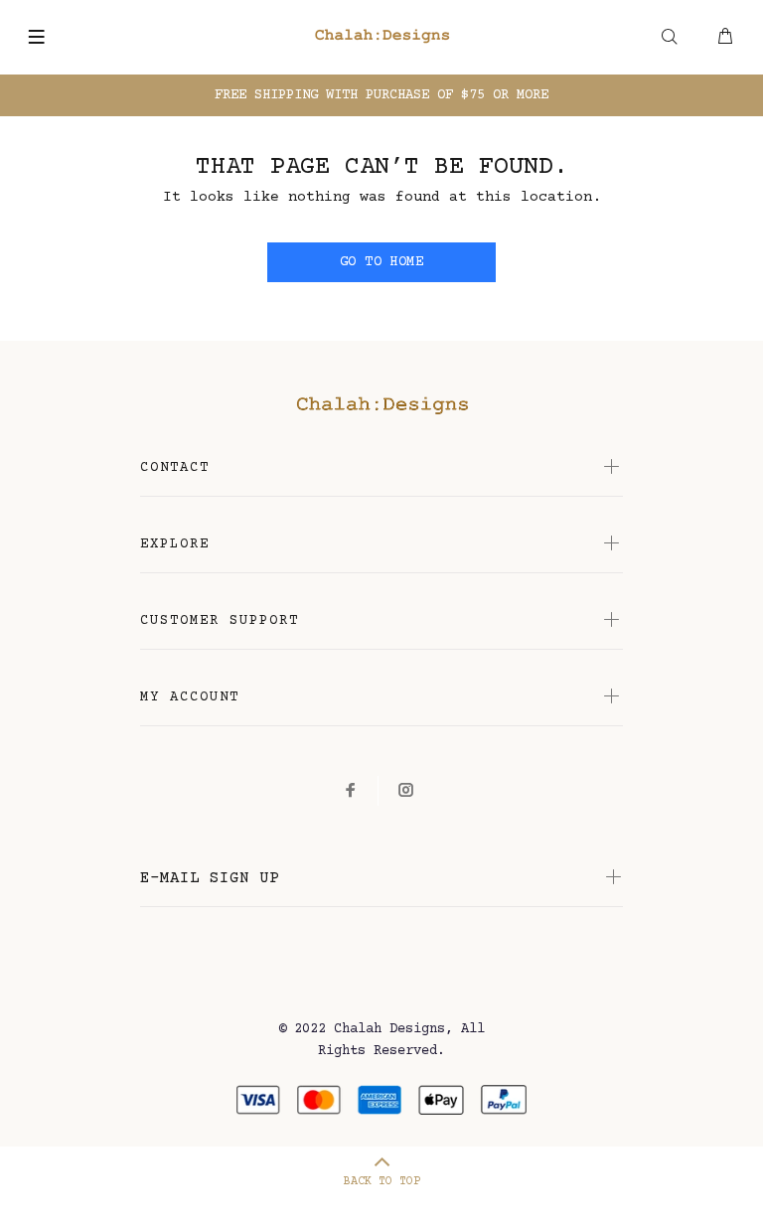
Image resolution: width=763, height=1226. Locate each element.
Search (670, 49)
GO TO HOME (381, 262)
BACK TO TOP (382, 1181)
